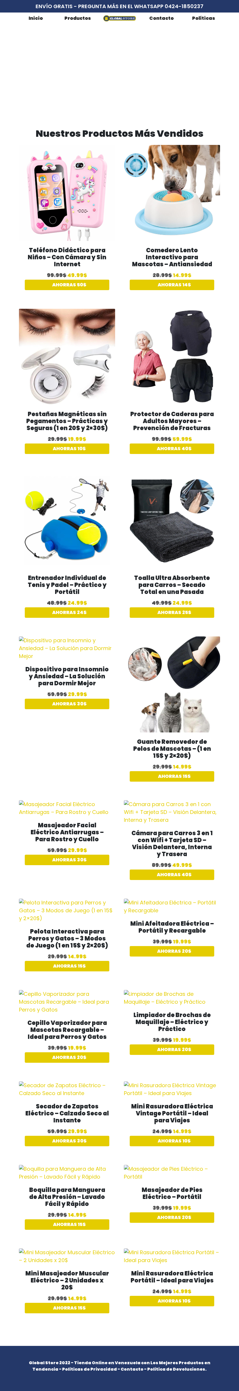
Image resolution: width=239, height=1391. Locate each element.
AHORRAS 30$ (69, 703)
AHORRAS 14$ (174, 284)
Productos (77, 18)
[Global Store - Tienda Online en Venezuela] (119, 18)
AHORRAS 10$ (69, 448)
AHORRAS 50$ (68, 284)
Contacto (161, 18)
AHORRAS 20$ (173, 951)
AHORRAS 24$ (69, 612)
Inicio (36, 18)
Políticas (203, 18)
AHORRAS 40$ (173, 448)
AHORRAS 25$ (174, 612)
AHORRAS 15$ (174, 776)
